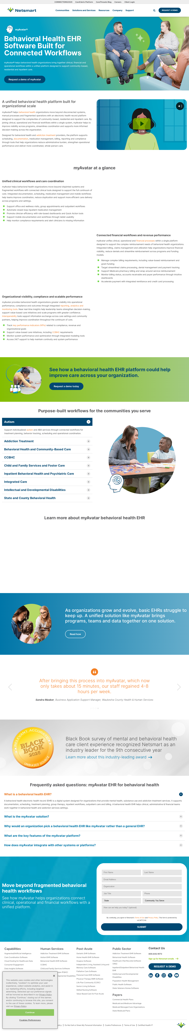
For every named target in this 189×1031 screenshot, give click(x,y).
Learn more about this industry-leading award (106, 757)
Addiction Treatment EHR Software (54, 953)
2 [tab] (93, 708)
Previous (10, 687)
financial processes (145, 240)
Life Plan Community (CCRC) (88, 982)
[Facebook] (157, 975)
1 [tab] (91, 708)
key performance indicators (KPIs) (29, 325)
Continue (30, 1012)
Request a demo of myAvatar (25, 79)
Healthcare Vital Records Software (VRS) (127, 962)
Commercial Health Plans (123, 999)
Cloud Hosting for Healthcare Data (18, 961)
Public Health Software (122, 984)
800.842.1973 (155, 954)
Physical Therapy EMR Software (89, 979)
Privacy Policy (153, 918)
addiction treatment (46, 135)
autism (30, 429)
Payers (117, 995)
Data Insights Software (13, 968)
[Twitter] (170, 975)
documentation (21, 138)
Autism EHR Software (49, 957)
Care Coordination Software (15, 957)
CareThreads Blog (103, 2)
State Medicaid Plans (121, 1011)
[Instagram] (164, 975)
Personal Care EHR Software (88, 975)
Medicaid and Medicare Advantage (127, 1003)
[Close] (54, 976)
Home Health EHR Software (87, 957)
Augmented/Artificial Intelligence (17, 953)
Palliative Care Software (86, 971)
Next (179, 687)
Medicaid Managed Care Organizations (129, 1007)
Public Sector (122, 949)
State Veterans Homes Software (126, 988)
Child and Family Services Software (55, 968)
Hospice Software (83, 961)
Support (130, 10)
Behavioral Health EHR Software (53, 961)
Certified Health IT (145, 1025)
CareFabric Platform (84, 2)
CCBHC (56, 332)
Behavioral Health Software (124, 957)
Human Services (51, 949)
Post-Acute (84, 949)
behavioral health (27, 112)
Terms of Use (140, 918)
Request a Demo (170, 10)
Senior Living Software (85, 986)
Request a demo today (66, 386)
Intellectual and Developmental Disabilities (58, 976)
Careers (117, 2)
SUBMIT (141, 927)
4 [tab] (98, 708)
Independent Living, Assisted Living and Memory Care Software (92, 966)
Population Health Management (126, 981)
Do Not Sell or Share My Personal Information (83, 1025)
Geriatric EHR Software (86, 953)
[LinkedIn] (151, 975)
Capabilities (12, 949)
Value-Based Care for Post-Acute (90, 994)
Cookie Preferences (113, 1025)
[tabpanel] (94, 687)
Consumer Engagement (14, 965)
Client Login (129, 2)
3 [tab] (95, 708)
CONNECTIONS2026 (63, 2)
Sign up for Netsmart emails (161, 958)
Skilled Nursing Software (86, 990)
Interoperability (9, 316)
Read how (75, 634)
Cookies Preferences (30, 1020)
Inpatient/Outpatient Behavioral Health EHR (128, 969)
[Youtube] (176, 975)
